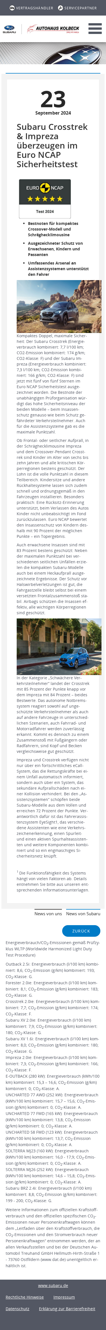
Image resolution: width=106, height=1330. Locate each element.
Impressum (64, 1297)
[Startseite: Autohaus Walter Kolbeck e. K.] (9, 29)
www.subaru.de (53, 1285)
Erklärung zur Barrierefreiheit (67, 1308)
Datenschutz (17, 1308)
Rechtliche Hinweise (25, 1297)
